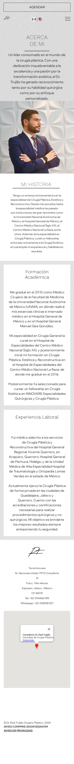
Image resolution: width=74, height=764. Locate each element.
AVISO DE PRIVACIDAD (18, 730)
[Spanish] (34, 19)
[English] (40, 19)
